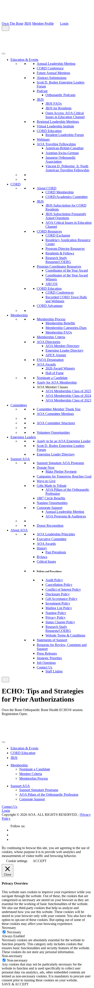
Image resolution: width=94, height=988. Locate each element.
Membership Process (51, 319)
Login (64, 23)
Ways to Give (46, 481)
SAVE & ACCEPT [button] (15, 984)
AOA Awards (46, 364)
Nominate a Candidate (52, 378)
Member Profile (43, 23)
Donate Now (46, 467)
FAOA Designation (50, 360)
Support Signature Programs (38, 790)
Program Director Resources (65, 248)
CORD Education (49, 131)
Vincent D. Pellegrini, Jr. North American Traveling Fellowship (67, 168)
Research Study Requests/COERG (58, 260)
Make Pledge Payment (61, 471)
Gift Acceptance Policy (61, 599)
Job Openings (46, 663)
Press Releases (47, 653)
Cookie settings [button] (16, 861)
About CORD (46, 188)
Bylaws (42, 557)
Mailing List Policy (58, 608)
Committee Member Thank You (58, 409)
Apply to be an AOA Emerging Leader (64, 441)
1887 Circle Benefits (51, 498)
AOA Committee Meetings (55, 414)
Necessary (14, 932)
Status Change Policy (60, 622)
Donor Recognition (50, 525)
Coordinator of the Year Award (66, 270)
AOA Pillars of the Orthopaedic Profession (48, 794)
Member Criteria (30, 774)
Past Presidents (55, 552)
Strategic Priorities (49, 658)
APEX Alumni (55, 355)
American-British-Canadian (64, 148)
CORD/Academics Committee (66, 197)
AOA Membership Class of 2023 (68, 400)
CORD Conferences (59, 292)
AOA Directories (48, 342)
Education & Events (24, 60)
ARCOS (51, 284)
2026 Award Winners (60, 368)
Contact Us (44, 667)
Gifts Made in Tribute (51, 485)
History (42, 548)
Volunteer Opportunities (53, 432)
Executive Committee (51, 539)
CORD (15, 184)
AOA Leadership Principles (56, 534)
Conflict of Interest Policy (63, 589)
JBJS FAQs (53, 103)
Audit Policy (54, 580)
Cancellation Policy (58, 584)
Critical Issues (46, 561)
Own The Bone (12, 23)
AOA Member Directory (62, 346)
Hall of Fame (54, 373)
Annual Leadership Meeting (56, 63)
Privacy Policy (55, 617)
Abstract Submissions (51, 78)
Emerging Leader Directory (64, 350)
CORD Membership (59, 192)
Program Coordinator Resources (59, 266)
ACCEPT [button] (40, 861)
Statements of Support (52, 640)
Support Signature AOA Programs (60, 463)
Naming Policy (55, 613)
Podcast (42, 91)
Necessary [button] (9, 928)
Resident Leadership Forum (64, 135)
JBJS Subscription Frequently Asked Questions (65, 216)
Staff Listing (54, 671)
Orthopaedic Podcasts (60, 95)
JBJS (27, 23)
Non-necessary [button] (12, 956)
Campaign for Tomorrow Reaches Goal (64, 476)
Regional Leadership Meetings (58, 121)
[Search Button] (5, 28)
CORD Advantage (50, 306)
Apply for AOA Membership (57, 382)
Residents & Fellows (59, 253)
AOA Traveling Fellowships (56, 144)
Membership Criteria (51, 337)
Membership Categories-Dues (66, 328)
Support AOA (20, 459)
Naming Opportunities (52, 503)
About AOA (19, 530)
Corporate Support (49, 508)
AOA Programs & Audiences (65, 516)
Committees (18, 405)
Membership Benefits (60, 323)
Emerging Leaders (23, 437)
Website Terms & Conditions (65, 635)
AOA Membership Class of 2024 (68, 396)
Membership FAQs (58, 332)
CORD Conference (50, 68)
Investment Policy (57, 603)
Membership (19, 315)
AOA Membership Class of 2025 (68, 391)
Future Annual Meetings (53, 73)
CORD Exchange (57, 235)
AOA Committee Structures (56, 423)
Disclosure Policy (57, 594)
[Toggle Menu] (3, 53)
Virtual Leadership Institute (55, 126)
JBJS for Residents (58, 108)
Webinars (43, 139)
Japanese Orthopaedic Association (60, 159)
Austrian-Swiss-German (62, 153)
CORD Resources (49, 231)
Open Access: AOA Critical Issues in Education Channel (65, 115)
